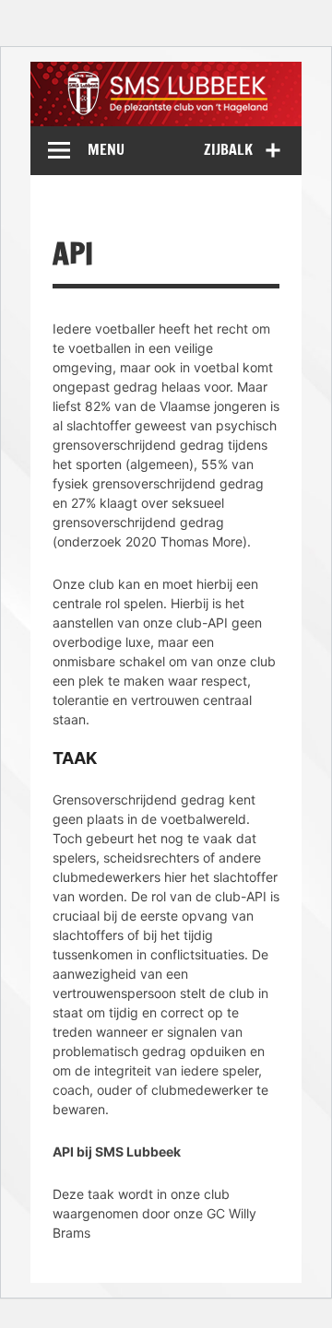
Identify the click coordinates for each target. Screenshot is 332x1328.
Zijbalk (228, 149)
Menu (106, 149)
